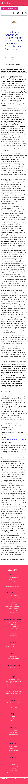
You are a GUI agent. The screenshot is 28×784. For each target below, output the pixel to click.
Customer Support (13, 766)
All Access (13, 644)
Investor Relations (13, 734)
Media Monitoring (13, 604)
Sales (13, 764)
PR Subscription (14, 656)
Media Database (13, 600)
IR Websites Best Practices (13, 687)
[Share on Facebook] (14, 13)
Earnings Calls (13, 628)
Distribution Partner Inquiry (13, 772)
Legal (13, 584)
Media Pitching (13, 602)
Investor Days (13, 633)
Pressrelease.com (13, 750)
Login (13, 759)
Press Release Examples (13, 705)
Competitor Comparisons (13, 684)
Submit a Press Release (13, 658)
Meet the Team (13, 732)
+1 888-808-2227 (13, 762)
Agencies (13, 582)
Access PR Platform (13, 595)
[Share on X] (18, 13)
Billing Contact (13, 770)
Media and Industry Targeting (13, 606)
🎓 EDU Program (13, 707)
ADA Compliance (13, 626)
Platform (14, 718)
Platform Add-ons (13, 670)
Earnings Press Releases (13, 631)
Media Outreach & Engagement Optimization (13, 682)
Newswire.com (13, 748)
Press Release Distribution (13, 597)
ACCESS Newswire (13, 746)
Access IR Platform (13, 622)
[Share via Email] (26, 13)
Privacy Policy (17, 780)
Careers (14, 736)
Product (13, 716)
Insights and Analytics (13, 610)
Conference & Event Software (13, 646)
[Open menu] (25, 3)
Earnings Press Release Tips (13, 691)
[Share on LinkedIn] (22, 13)
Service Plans (13, 667)
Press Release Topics (13, 679)
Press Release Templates (13, 702)
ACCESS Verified (13, 613)
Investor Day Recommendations (13, 693)
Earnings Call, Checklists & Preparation (13, 689)
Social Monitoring (13, 608)
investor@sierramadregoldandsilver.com (13, 439)
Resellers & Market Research (13, 586)
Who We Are (13, 730)
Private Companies (13, 579)
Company (13, 720)
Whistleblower (13, 635)
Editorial (14, 768)
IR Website (13, 624)
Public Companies (13, 577)
